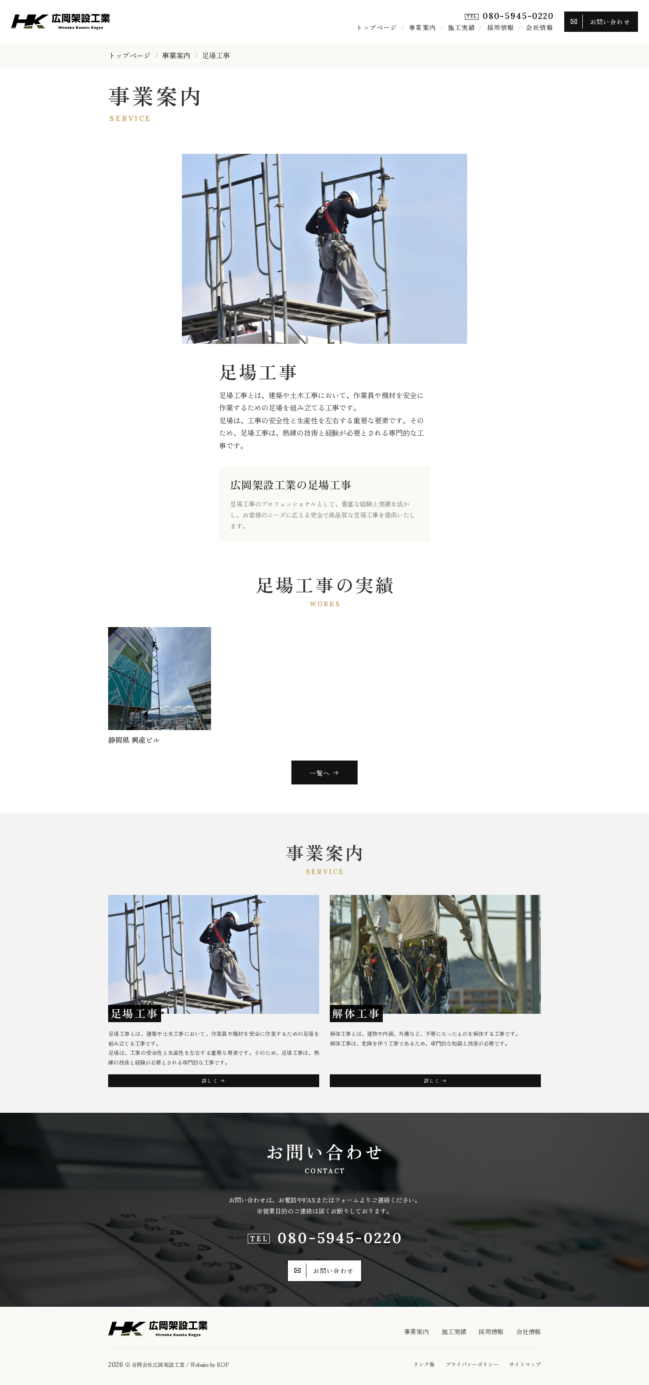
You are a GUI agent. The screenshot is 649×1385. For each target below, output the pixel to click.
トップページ (376, 27)
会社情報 (539, 27)
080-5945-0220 (518, 16)
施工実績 (461, 27)
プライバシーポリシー (471, 1364)
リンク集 (423, 1364)
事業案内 (422, 27)
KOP (223, 1365)
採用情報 (500, 27)
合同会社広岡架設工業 (158, 1365)
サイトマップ (525, 1364)
